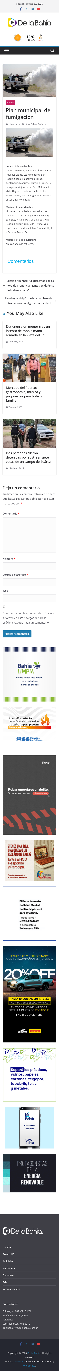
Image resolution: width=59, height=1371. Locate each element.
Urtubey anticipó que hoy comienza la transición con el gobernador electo (28, 300)
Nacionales (9, 1268)
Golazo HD (8, 1254)
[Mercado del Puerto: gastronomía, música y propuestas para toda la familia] (29, 356)
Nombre (9, 559)
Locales (10, 102)
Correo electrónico (15, 574)
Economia (8, 1275)
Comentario (11, 513)
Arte (5, 1282)
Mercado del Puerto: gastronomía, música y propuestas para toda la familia (24, 394)
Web (5, 591)
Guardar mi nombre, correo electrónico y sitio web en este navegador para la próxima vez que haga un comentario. (28, 618)
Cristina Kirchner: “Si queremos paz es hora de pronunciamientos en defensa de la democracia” (30, 285)
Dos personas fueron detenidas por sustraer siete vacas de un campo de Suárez (28, 457)
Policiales (8, 1261)
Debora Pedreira (38, 124)
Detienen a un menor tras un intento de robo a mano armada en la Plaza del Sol (28, 330)
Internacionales (11, 1289)
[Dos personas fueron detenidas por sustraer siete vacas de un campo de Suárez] (29, 421)
